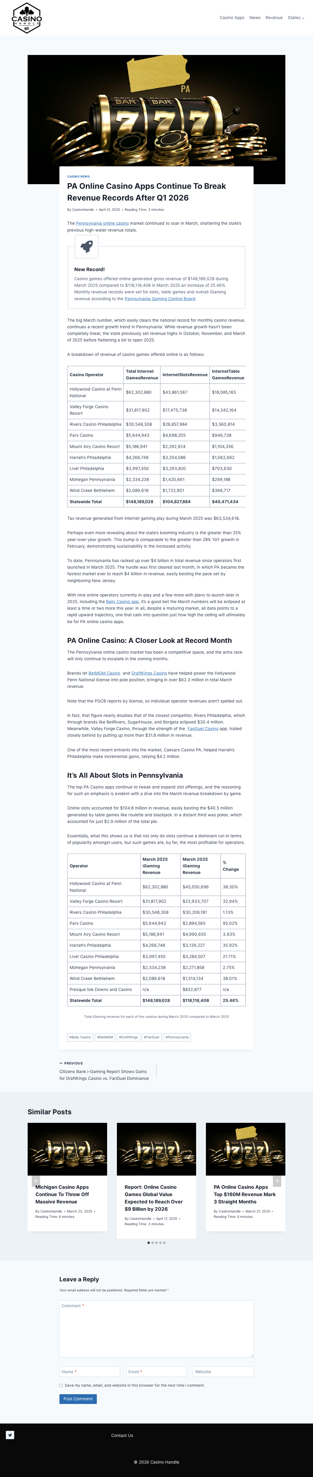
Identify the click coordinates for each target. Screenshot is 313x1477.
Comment (73, 1305)
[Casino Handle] (27, 17)
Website (203, 1371)
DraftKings (128, 1037)
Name (69, 1371)
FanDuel (151, 1037)
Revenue (274, 17)
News (255, 17)
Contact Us (122, 1435)
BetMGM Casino (104, 673)
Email (135, 1371)
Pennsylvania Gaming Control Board (160, 298)
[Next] (277, 1181)
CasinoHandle (83, 210)
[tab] (148, 1243)
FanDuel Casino (203, 728)
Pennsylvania (177, 1037)
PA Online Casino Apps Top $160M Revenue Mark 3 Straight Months (245, 1194)
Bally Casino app (122, 601)
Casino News (78, 176)
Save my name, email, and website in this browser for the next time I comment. (135, 1385)
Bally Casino (80, 1037)
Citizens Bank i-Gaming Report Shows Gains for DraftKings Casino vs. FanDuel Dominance (104, 1071)
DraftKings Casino (149, 673)
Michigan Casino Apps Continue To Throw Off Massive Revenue (62, 1194)
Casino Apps (232, 17)
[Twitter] (10, 1435)
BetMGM (105, 1037)
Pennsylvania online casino (102, 223)
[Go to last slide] (36, 1181)
